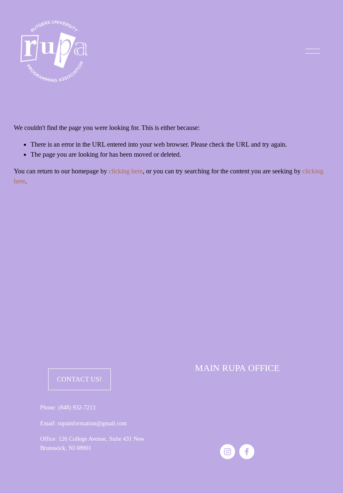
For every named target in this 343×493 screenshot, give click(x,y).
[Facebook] (246, 451)
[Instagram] (227, 451)
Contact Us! (79, 379)
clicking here (126, 171)
